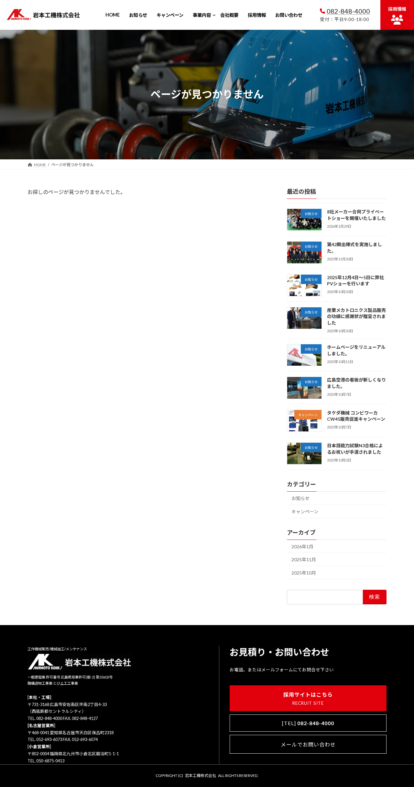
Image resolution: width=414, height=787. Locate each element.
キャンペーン (304, 511)
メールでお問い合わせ (308, 744)
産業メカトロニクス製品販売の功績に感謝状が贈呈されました (356, 316)
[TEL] (308, 723)
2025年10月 (303, 573)
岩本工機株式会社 (200, 775)
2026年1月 (302, 546)
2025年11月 (303, 559)
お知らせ (300, 498)
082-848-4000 (348, 11)
